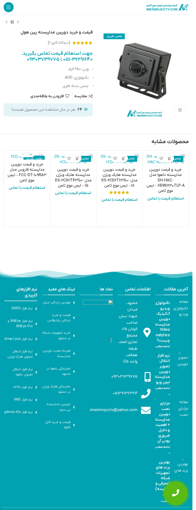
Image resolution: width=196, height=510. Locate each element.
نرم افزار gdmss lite (18, 412)
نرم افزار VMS (23, 399)
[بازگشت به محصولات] (12, 22)
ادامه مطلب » (161, 346)
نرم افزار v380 (23, 387)
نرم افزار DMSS (22, 308)
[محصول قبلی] (18, 22)
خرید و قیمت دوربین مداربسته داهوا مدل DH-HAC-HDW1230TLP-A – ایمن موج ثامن (166, 180)
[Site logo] (167, 7)
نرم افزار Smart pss (18, 339)
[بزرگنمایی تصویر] (179, 110)
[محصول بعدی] (6, 22)
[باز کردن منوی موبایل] (8, 7)
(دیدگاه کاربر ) (59, 42)
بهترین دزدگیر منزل (57, 302)
